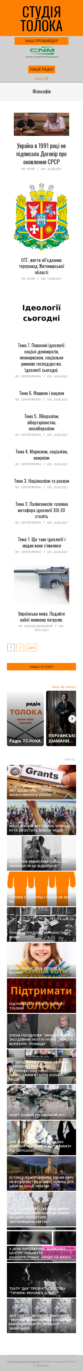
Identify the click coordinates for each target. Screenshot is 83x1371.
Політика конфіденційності (24, 1361)
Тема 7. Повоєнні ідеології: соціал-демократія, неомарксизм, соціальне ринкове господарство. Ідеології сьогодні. (41, 357)
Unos (62, 1361)
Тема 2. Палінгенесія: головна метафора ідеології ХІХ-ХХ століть (41, 510)
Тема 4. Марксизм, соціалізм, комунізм (41, 454)
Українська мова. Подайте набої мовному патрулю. (41, 616)
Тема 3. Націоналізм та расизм (41, 480)
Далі (31, 647)
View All (70, 759)
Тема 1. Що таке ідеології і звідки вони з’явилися (41, 542)
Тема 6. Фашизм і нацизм (41, 392)
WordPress (43, 1365)
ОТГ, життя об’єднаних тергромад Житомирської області (41, 266)
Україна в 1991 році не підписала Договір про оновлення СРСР (41, 153)
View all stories (64, 686)
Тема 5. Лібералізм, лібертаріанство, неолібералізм (41, 422)
